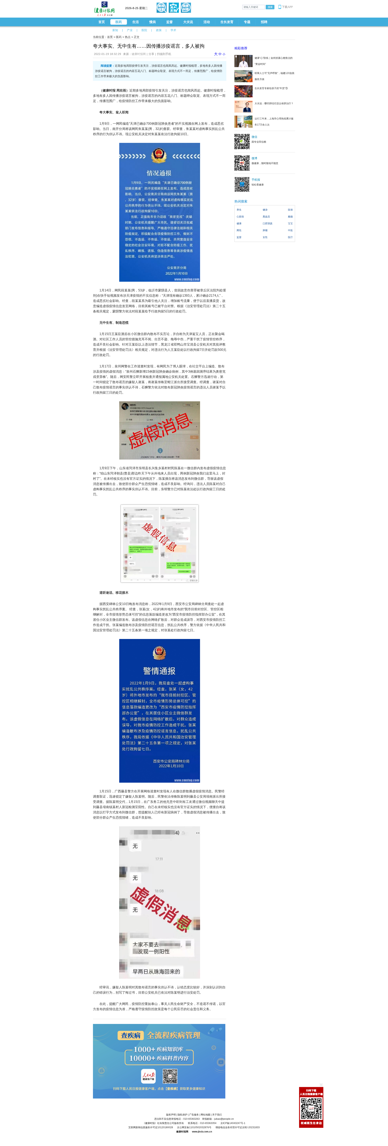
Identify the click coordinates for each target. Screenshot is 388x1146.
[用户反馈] (174, 8)
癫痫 (290, 216)
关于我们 (217, 1114)
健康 (239, 223)
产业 (130, 30)
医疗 (290, 237)
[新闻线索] (162, 8)
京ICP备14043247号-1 (232, 1123)
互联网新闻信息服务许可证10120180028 (150, 1127)
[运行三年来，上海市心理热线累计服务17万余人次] (243, 121)
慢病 (152, 22)
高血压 (266, 216)
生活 (135, 22)
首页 (101, 22)
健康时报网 (139, 54)
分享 (151, 54)
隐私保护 (182, 1114)
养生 (239, 209)
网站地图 (205, 1114)
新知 (115, 30)
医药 (118, 22)
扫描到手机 (164, 54)
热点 (128, 37)
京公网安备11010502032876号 (194, 1127)
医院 (144, 30)
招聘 (264, 22)
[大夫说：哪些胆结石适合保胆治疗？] (243, 106)
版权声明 (171, 1114)
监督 (169, 22)
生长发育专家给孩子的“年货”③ (271, 88)
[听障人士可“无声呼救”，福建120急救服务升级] (243, 76)
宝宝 (290, 223)
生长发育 (226, 22)
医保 (290, 209)
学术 (173, 30)
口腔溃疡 (267, 223)
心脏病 (240, 216)
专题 (247, 22)
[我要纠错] (186, 8)
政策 (159, 30)
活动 (206, 22)
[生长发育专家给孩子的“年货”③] (243, 91)
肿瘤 (265, 230)
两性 (239, 230)
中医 (290, 230)
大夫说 (188, 22)
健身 (265, 209)
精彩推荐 (240, 48)
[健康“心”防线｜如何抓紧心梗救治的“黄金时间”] (243, 60)
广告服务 (194, 1114)
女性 (265, 237)
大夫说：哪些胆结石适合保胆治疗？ (274, 103)
